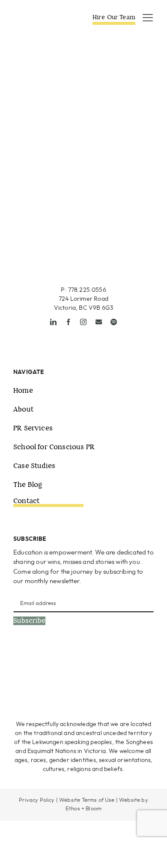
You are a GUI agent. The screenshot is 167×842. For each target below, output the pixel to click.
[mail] (98, 322)
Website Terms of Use (86, 800)
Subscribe (29, 621)
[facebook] (68, 322)
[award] (123, 661)
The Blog (27, 484)
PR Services (33, 428)
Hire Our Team (113, 17)
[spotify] (113, 322)
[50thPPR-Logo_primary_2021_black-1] (83, 227)
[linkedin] (53, 322)
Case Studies (34, 465)
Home (23, 390)
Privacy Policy (36, 800)
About (23, 409)
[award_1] (46, 661)
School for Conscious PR (54, 446)
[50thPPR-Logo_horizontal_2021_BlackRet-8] (40, 16)
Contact (26, 500)
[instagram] (83, 322)
